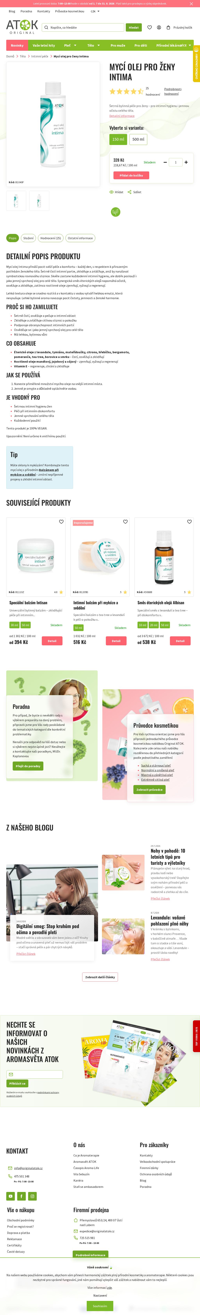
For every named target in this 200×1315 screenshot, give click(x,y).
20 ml (153, 625)
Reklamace (14, 1239)
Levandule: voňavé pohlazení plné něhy (169, 920)
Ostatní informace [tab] (80, 238)
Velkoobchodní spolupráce (157, 1162)
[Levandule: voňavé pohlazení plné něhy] (123, 936)
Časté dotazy (16, 1251)
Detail (52, 641)
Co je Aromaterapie (86, 1155)
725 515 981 (87, 1238)
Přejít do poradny (28, 766)
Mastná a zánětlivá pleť (157, 775)
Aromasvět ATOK (84, 1162)
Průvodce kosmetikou (69, 11)
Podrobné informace (90, 1255)
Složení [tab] (28, 238)
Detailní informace (122, 116)
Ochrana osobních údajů (156, 1174)
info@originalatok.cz (28, 1168)
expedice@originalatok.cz (97, 1231)
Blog (12, 11)
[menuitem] (17, 45)
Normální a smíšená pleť (157, 770)
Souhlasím (100, 1306)
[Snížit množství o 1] (165, 162)
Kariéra (78, 1180)
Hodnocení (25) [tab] (50, 238)
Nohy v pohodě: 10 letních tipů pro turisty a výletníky (168, 856)
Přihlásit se (17, 1083)
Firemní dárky (149, 1168)
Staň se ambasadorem (88, 1187)
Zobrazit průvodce (149, 790)
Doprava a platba (18, 1233)
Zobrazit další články (100, 977)
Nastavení (100, 1295)
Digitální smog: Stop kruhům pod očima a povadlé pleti (47, 929)
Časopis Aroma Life (86, 1168)
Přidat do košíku (131, 175)
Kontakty (43, 11)
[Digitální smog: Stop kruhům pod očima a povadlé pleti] (52, 902)
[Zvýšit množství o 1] (186, 162)
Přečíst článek (25, 954)
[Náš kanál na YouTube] (10, 1196)
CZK (93, 11)
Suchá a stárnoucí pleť (156, 765)
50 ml (25, 625)
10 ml (142, 625)
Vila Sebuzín (81, 1174)
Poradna (26, 11)
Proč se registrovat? (20, 1226)
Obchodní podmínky (20, 1220)
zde (109, 1288)
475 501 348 (21, 1176)
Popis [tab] (12, 238)
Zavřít (126, 197)
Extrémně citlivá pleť (155, 780)
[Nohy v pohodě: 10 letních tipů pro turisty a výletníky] (123, 873)
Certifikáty (14, 1245)
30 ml (14, 625)
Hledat (134, 27)
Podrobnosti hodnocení (172, 91)
